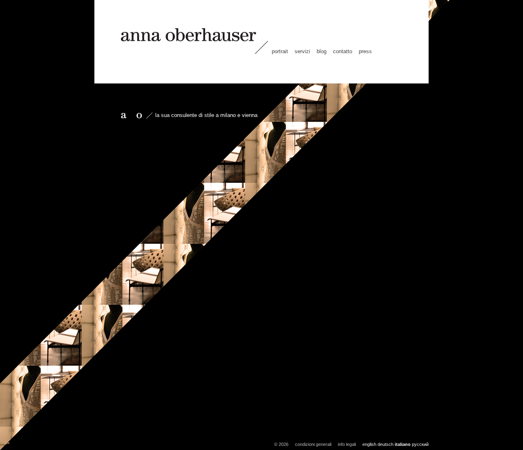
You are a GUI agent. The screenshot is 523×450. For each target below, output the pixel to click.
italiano (403, 444)
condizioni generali (313, 444)
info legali (347, 444)
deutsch (385, 444)
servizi (302, 51)
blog (321, 51)
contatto (342, 51)
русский (420, 444)
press (365, 51)
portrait (280, 51)
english (369, 444)
